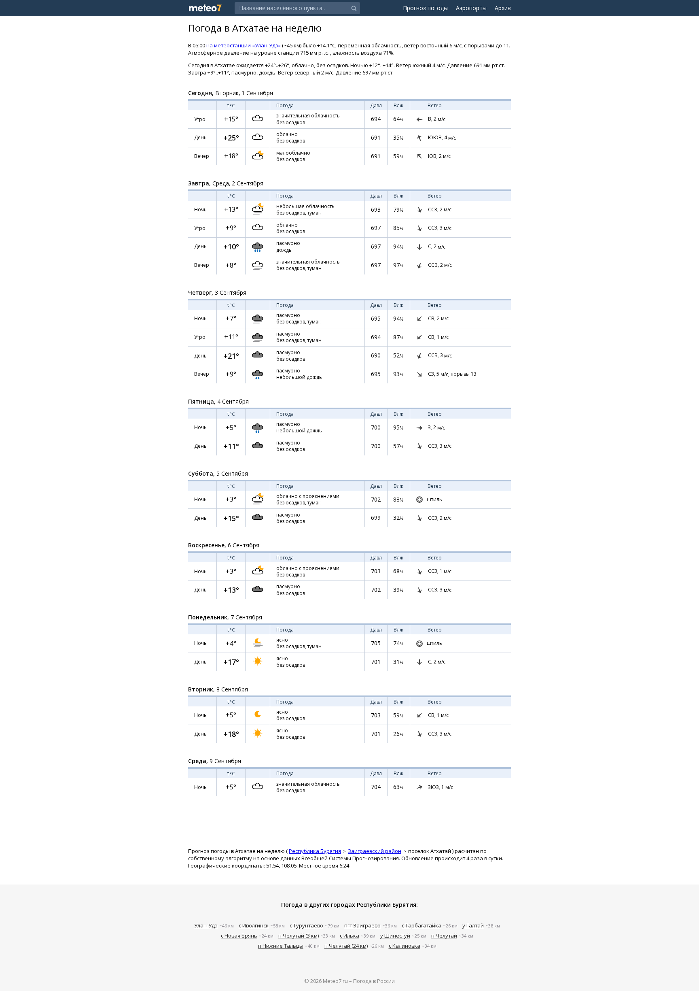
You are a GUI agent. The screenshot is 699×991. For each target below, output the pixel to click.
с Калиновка (404, 945)
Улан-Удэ (206, 925)
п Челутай (444, 935)
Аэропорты (471, 8)
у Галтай (473, 925)
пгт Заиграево (362, 925)
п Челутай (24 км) (346, 945)
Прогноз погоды (425, 8)
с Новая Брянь (239, 935)
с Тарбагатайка (421, 925)
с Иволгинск (254, 925)
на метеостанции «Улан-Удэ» (243, 45)
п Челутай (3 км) (298, 935)
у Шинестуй (395, 935)
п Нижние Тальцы (280, 945)
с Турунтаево (306, 925)
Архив (503, 8)
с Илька (349, 935)
